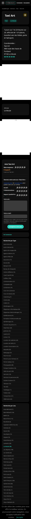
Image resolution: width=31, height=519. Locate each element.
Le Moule (13, 21)
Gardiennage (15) (8, 321)
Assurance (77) (8, 260)
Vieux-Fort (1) (7, 499)
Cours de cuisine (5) (9, 290)
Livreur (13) (7, 337)
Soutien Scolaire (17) (9, 380)
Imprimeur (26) (8, 328)
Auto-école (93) (8, 244)
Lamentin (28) (7, 443)
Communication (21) (9, 281)
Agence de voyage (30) (10, 250)
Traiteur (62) (7, 393)
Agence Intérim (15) (9, 253)
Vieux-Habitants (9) (9, 502)
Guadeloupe (5, 8)
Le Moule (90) (7, 446)
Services (12, 8)
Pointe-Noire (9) (8, 468)
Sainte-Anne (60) (8, 483)
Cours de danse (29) (9, 294)
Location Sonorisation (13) (11, 346)
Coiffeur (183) (7, 278)
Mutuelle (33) (7, 349)
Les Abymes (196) (8, 449)
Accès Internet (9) (8, 247)
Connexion (20, 3)
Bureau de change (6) (9, 269)
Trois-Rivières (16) (8, 496)
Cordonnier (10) (8, 287)
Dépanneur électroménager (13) (12, 312)
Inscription (27, 3)
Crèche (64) (7, 300)
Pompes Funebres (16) (10, 368)
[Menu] (3, 3)
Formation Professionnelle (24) (12, 318)
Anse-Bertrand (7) (8, 409)
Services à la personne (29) (11, 377)
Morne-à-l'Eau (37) (9, 459)
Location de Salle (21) (9, 343)
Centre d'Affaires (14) (9, 272)
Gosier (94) (7, 431)
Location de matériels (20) (11, 340)
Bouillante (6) (7, 422)
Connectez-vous (8, 183)
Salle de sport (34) (9, 371)
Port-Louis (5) (7, 474)
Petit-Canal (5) (7, 465)
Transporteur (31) (8, 396)
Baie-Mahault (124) (9, 412)
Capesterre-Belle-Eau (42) (11, 425)
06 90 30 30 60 (9, 57)
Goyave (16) (7, 437)
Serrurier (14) (7, 374)
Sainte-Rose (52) (8, 487)
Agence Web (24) (8, 256)
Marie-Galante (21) (9, 456)
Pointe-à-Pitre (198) (9, 471)
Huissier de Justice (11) (10, 325)
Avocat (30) (7, 263)
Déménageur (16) (8, 306)
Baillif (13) (6, 415)
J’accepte (19, 517)
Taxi (17, 8)
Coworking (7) (7, 297)
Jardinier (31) (7, 331)
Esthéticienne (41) (8, 315)
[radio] (17, 188)
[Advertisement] (15, 81)
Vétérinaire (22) (8, 399)
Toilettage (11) (7, 390)
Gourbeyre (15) (8, 434)
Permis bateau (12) (9, 362)
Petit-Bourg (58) (8, 462)
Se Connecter (8, 234)
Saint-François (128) (9, 480)
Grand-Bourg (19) (8, 440)
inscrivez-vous (18, 183)
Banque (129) (7, 266)
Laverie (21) (7, 334)
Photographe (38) (8, 365)
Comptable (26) (8, 284)
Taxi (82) (6, 386)
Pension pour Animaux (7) (11, 359)
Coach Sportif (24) (8, 275)
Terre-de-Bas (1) (8, 490)
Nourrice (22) (7, 355)
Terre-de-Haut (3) (8, 493)
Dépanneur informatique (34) (12, 309)
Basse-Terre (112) (8, 418)
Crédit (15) (6, 303)
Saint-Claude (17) (8, 477)
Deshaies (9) (7, 428)
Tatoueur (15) (7, 383)
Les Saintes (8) (7, 452)
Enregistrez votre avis (15, 226)
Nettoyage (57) (8, 352)
